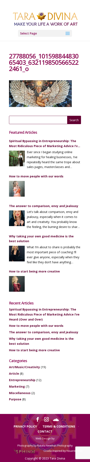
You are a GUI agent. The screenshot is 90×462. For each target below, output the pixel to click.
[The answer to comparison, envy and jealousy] (17, 219)
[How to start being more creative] (17, 284)
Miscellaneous (20, 393)
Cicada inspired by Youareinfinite (63, 451)
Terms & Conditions (58, 426)
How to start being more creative (34, 271)
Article (14, 373)
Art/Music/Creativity (24, 367)
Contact (45, 431)
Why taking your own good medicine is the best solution (41, 238)
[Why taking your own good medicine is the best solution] (17, 254)
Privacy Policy (25, 426)
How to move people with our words (36, 176)
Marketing (17, 386)
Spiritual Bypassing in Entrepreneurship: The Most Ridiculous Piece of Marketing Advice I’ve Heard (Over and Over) (44, 144)
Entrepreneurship (22, 380)
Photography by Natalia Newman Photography (45, 445)
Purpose (15, 399)
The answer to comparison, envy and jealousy (43, 206)
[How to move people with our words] (17, 189)
